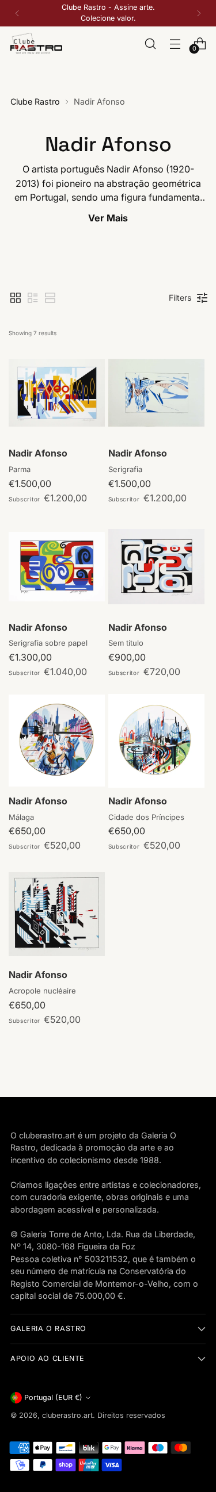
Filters (180, 297)
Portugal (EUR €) (53, 1397)
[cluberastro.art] (36, 43)
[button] (15, 298)
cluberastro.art (67, 1415)
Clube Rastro (35, 101)
